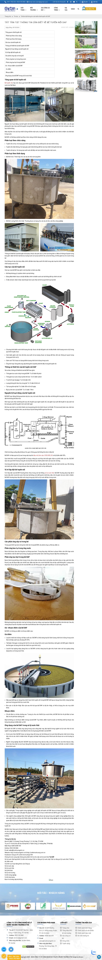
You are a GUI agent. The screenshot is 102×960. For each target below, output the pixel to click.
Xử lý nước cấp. (9, 866)
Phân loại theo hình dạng (13, 39)
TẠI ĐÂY (51, 857)
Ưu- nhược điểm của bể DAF (14, 65)
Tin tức (66, 9)
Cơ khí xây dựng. (10, 877)
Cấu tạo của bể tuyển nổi (13, 42)
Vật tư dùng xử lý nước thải (59, 859)
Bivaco (81, 957)
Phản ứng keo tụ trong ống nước (15, 59)
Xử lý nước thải (9, 868)
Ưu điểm (8, 69)
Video (73, 9)
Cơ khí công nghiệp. (11, 875)
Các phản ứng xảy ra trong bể (14, 55)
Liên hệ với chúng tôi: (59, 2)
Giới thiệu (23, 9)
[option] (12, 906)
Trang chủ (8, 16)
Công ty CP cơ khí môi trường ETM (22, 855)
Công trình (56, 9)
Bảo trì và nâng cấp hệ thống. (14, 879)
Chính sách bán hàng (85, 928)
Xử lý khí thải (9, 870)
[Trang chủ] (17, 9)
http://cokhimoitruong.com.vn (36, 852)
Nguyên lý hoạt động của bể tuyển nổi (16, 49)
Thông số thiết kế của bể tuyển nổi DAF (17, 45)
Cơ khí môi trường (26, 859)
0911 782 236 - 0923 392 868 (16, 2)
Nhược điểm (9, 72)
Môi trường (33, 9)
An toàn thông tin (83, 936)
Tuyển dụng (66, 943)
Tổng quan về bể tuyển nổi (13, 32)
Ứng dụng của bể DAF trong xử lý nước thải (18, 75)
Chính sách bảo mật (84, 933)
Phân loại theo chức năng (13, 35)
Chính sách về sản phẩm (86, 930)
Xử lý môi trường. (10, 872)
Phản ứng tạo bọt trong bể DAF (15, 62)
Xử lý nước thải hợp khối (12, 859)
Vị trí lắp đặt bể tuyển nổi (12, 52)
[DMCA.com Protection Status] (28, 946)
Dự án (86, 2)
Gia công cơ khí (45, 9)
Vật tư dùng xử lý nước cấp (41, 859)
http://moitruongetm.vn (17, 852)
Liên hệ (95, 2)
